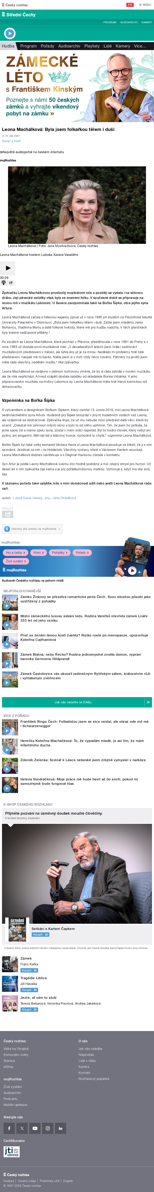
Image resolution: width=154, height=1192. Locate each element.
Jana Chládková (64, 498)
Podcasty (11, 1099)
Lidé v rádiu (87, 1061)
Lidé (108, 46)
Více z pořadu (16, 716)
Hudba (8, 46)
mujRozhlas (11, 542)
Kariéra (84, 1067)
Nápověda (86, 1055)
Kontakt (84, 1073)
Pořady (47, 46)
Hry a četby (14, 553)
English (68, 1181)
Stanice (9, 1061)
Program (109, 22)
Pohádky (58, 553)
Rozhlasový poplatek (94, 1079)
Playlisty (92, 46)
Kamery (147, 22)
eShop (8, 1067)
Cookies (8, 1181)
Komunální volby (16, 1055)
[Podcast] (3, 283)
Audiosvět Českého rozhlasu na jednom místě (33, 580)
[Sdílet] (10, 283)
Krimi (37, 553)
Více (140, 46)
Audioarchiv (129, 22)
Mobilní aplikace (15, 1105)
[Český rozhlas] (15, 5)
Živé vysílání (14, 561)
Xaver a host (11, 141)
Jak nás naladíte (90, 1049)
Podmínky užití (50, 1181)
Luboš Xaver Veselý (27, 498)
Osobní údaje (27, 1181)
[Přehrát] (7, 268)
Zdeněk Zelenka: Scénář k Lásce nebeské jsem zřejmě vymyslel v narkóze (83, 760)
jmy (47, 498)
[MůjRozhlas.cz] (8, 161)
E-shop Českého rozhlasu (28, 804)
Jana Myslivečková (61, 246)
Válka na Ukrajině (16, 1049)
